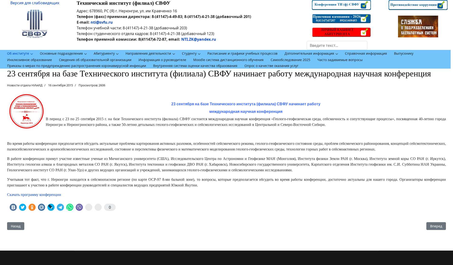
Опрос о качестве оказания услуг (271, 65)
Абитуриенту (104, 53)
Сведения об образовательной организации (95, 59)
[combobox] (337, 45)
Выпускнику (403, 53)
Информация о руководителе (162, 59)
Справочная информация (366, 53)
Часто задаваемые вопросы (340, 59)
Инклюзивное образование (29, 59)
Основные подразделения (61, 53)
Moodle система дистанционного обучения (228, 59)
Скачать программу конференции (34, 195)
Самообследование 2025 (290, 59)
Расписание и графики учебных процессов (242, 53)
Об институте (18, 53)
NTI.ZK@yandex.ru (198, 39)
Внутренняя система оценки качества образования (195, 65)
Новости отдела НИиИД (24, 85)
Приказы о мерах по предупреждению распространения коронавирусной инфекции (76, 65)
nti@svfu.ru (102, 22)
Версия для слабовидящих (34, 2)
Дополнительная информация (309, 53)
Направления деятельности (148, 53)
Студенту (189, 53)
